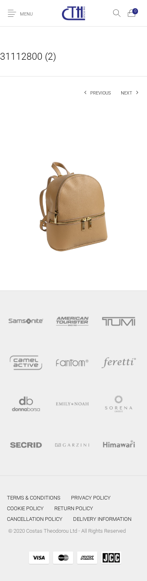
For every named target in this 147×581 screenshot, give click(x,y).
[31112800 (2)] (73, 191)
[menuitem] (34, 497)
